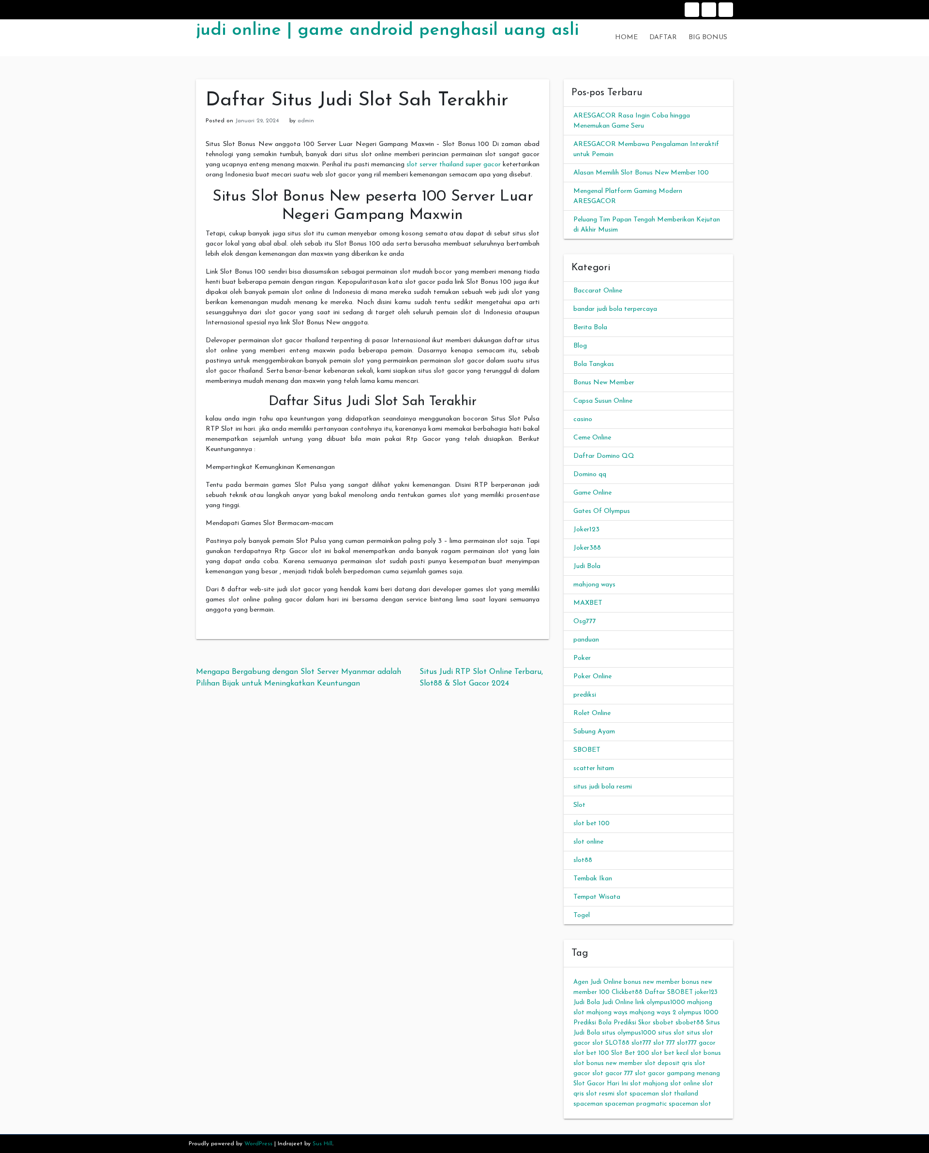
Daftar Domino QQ (603, 456)
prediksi (584, 695)
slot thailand (679, 1094)
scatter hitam (593, 768)
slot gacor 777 (612, 1073)
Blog (580, 346)
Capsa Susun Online (602, 401)
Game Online (592, 492)
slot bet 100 (591, 823)
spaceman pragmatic (636, 1104)
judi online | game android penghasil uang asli (387, 30)
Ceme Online (592, 437)
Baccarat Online (597, 290)
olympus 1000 (698, 1012)
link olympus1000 (660, 1002)
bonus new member (652, 982)
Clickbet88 (627, 992)
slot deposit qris (668, 1063)
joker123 (706, 992)
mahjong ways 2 (652, 1012)
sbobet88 (689, 1023)
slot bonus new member (608, 1063)
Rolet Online (592, 713)
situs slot (671, 1033)
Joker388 (587, 548)
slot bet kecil (670, 1053)
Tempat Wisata (596, 897)
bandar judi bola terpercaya (615, 309)
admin (306, 121)
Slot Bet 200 (630, 1053)
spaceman (588, 1104)
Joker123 (586, 529)
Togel (581, 915)
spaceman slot (690, 1104)
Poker (582, 658)
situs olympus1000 (629, 1033)
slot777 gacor (696, 1043)
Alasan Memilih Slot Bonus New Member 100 (641, 172)
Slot (579, 805)
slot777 (641, 1043)
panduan (586, 639)
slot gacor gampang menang (677, 1073)
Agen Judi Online (597, 982)
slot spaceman (637, 1094)
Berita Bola (590, 327)
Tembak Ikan (592, 878)
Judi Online (617, 1002)
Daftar (709, 9)
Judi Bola (586, 566)
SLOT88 (617, 1043)
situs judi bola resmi (602, 786)
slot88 (582, 860)
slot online (588, 842)
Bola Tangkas (593, 364)
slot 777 (664, 1043)
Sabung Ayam (594, 731)
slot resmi (600, 1094)
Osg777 (584, 621)
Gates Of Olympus (601, 511)
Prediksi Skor (632, 1023)
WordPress (258, 1144)
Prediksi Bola (592, 1023)
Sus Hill (322, 1144)
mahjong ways (594, 584)
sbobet (663, 1023)
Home (692, 9)
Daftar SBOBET (668, 992)
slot (597, 1043)
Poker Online (592, 676)
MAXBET (587, 603)
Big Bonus (726, 9)
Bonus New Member (603, 382)
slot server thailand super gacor (453, 164)
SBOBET (586, 750)
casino (582, 419)
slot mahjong (649, 1083)
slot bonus (705, 1053)
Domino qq (589, 474)
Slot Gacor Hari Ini (600, 1083)
